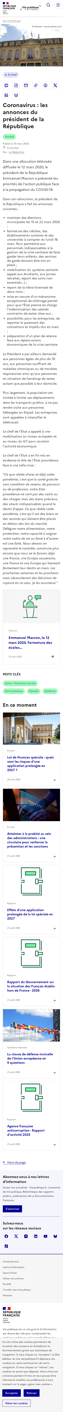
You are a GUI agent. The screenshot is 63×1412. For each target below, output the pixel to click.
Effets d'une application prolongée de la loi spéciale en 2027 (30, 914)
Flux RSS (7, 1284)
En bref (12, 75)
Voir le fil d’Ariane (12, 21)
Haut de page (16, 1162)
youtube (45, 1236)
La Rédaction (16, 152)
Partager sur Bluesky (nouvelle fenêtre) (16, 95)
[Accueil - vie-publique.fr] (30, 8)
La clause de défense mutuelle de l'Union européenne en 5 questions (30, 1058)
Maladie (33, 691)
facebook (6, 1236)
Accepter (11, 1393)
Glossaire (7, 1295)
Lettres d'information (13, 1267)
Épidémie (50, 691)
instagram (25, 1236)
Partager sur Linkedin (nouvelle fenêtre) (6, 95)
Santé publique (14, 691)
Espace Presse (10, 1272)
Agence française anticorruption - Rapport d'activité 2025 (26, 1130)
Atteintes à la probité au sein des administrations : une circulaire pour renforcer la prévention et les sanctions (29, 840)
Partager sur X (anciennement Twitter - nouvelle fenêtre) (55, 85)
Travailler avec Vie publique (17, 1289)
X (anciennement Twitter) (16, 1236)
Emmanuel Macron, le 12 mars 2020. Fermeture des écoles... (30, 642)
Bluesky (55, 1236)
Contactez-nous (11, 1261)
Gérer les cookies (16, 1403)
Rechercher (48, 4)
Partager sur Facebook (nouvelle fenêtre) (45, 85)
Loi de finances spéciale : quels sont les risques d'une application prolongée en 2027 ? (30, 763)
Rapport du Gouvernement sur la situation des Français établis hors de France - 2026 (31, 986)
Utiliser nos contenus (13, 1278)
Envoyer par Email (25, 85)
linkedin (35, 1236)
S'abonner (12, 1209)
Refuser (32, 1393)
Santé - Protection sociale (20, 683)
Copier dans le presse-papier (35, 85)
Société (9, 137)
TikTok (6, 1246)
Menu (58, 4)
